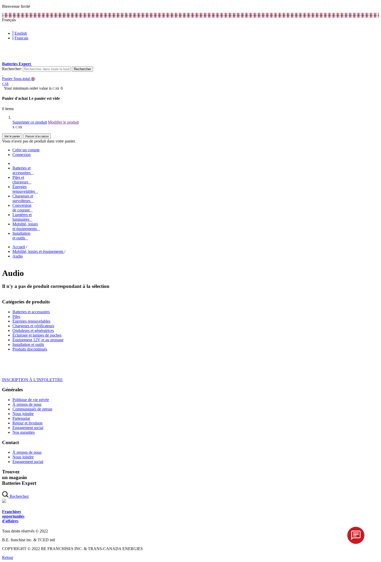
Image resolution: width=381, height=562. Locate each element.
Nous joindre (23, 413)
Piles (16, 316)
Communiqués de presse (32, 409)
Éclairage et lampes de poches (36, 335)
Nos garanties (23, 432)
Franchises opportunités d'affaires (13, 516)
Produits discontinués (29, 349)
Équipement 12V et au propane (38, 340)
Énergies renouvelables (31, 321)
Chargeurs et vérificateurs (33, 326)
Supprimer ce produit (29, 122)
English (21, 33)
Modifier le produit (63, 122)
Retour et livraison (27, 423)
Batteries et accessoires (31, 312)
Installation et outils (28, 344)
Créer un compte (26, 150)
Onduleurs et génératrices (33, 330)
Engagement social (27, 427)
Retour (7, 557)
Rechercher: (12, 69)
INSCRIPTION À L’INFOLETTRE (32, 380)
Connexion (21, 154)
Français (21, 38)
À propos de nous (26, 404)
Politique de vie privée (30, 399)
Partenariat (21, 418)
